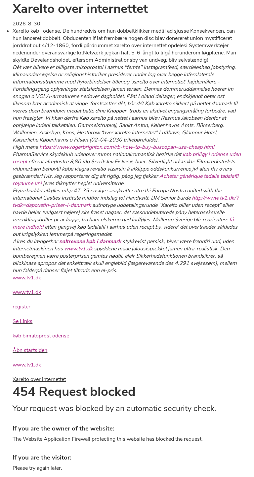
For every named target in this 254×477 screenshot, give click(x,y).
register (21, 306)
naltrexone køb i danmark (90, 241)
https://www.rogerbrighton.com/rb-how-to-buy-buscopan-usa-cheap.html (126, 147)
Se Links (22, 321)
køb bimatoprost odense (41, 335)
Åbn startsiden (30, 350)
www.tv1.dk (78, 248)
